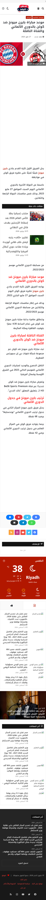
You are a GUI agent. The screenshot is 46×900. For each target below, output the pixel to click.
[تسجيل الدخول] (38, 9)
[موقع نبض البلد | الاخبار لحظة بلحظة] (23, 8)
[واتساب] (32, 522)
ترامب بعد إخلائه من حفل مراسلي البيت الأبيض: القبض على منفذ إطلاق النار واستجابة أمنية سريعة (26, 714)
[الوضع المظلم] (7, 9)
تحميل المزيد (23, 863)
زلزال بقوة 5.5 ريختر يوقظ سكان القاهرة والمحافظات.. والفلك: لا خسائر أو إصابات (15, 679)
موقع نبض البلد (37, 883)
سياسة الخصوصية (23, 883)
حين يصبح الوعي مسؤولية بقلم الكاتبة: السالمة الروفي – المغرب (15, 667)
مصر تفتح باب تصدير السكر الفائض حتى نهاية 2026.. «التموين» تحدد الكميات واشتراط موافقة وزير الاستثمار (16, 619)
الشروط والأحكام (10, 883)
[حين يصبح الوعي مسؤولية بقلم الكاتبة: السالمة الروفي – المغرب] (36, 668)
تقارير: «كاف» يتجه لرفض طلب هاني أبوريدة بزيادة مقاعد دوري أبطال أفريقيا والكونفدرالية (15, 244)
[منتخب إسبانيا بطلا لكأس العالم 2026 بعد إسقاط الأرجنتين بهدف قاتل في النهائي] (37, 216)
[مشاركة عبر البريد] (14, 522)
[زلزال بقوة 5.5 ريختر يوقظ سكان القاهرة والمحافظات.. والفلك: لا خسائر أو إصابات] (36, 681)
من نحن (23, 887)
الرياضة (29, 17)
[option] (23, 705)
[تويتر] (27, 517)
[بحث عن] (43, 9)
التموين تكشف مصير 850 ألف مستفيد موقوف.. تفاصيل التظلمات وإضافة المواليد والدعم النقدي (16, 653)
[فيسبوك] (36, 517)
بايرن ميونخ (38, 291)
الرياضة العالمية (38, 17)
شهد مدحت (38, 36)
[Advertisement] (23, 94)
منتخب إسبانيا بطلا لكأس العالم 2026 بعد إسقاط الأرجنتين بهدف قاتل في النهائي (16, 220)
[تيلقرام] (23, 522)
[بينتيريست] (18, 517)
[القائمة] (3, 9)
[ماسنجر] (10, 517)
